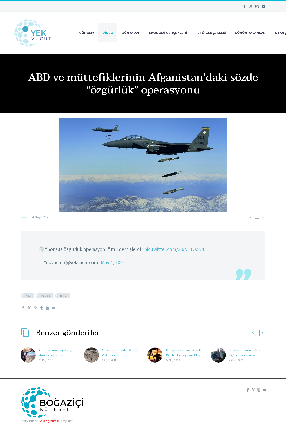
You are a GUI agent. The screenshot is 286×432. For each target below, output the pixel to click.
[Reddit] (53, 308)
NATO (63, 295)
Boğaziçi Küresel (49, 421)
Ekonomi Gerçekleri (168, 33)
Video (108, 33)
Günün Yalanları (251, 33)
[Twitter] (251, 6)
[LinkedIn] (47, 308)
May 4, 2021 (113, 262)
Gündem (86, 33)
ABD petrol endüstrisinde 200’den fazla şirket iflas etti (183, 355)
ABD (28, 295)
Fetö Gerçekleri (210, 33)
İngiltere (45, 295)
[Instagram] (257, 6)
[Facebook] (244, 6)
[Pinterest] (35, 308)
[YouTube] (263, 6)
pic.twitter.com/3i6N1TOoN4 (174, 249)
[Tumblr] (41, 308)
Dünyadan (131, 33)
